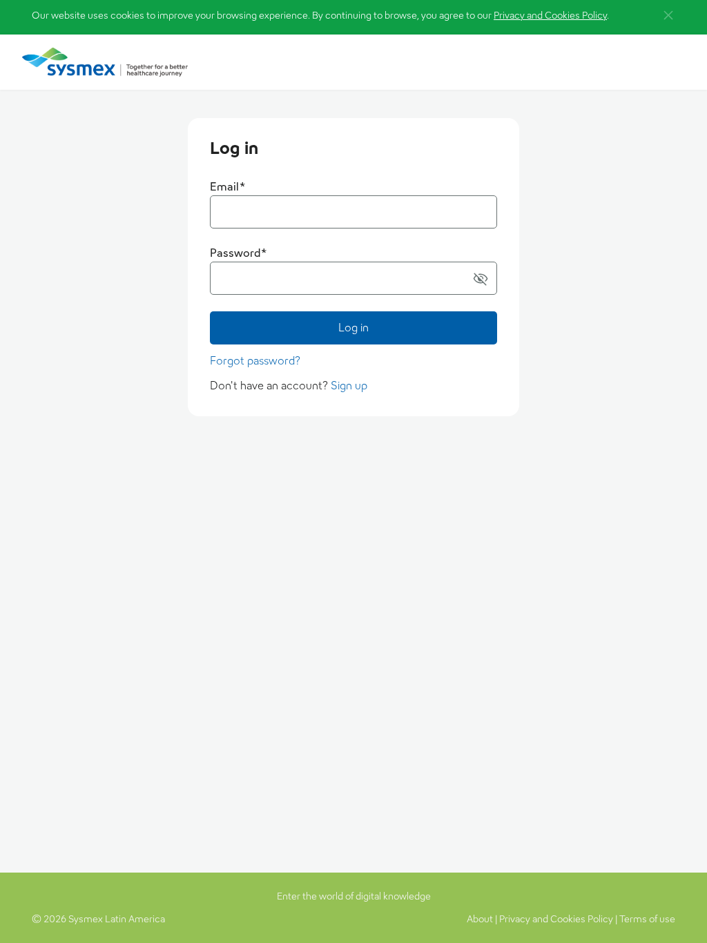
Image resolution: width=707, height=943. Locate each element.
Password (238, 253)
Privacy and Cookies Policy (550, 15)
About (480, 919)
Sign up (349, 385)
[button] (480, 278)
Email (228, 186)
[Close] (668, 15)
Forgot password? (255, 360)
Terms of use (647, 919)
